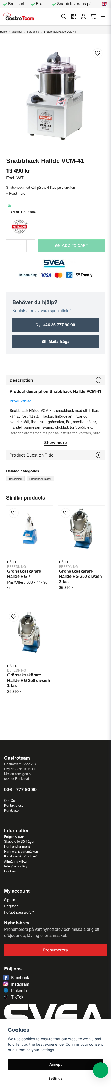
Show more (55, 442)
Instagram (20, 984)
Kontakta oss (13, 805)
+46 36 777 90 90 (59, 325)
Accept (55, 1064)
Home (3, 31)
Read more (17, 193)
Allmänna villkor (15, 861)
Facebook (20, 978)
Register (11, 905)
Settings (55, 1078)
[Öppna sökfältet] (64, 16)
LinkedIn (19, 990)
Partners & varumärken (21, 851)
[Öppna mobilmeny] (103, 16)
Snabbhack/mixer (40, 479)
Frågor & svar (14, 836)
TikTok (17, 997)
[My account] (83, 16)
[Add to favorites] (73, 16)
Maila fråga (59, 341)
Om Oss (10, 800)
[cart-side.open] (93, 16)
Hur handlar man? (17, 846)
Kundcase (11, 810)
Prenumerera (55, 949)
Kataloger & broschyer (20, 856)
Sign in (9, 899)
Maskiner (17, 31)
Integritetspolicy (15, 866)
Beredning (33, 31)
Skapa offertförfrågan (19, 841)
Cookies (10, 871)
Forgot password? (19, 912)
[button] (105, 4)
